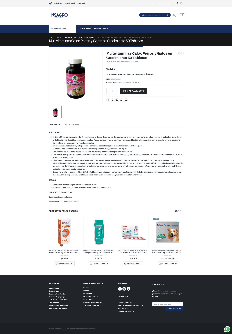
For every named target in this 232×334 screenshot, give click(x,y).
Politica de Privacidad (58, 305)
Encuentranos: (55, 291)
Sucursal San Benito (57, 294)
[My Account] (174, 15)
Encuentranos (101, 28)
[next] (182, 53)
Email (126, 100)
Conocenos (85, 28)
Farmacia (118, 82)
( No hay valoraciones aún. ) (128, 61)
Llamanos (167, 3)
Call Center (54, 303)
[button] (176, 211)
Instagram (124, 289)
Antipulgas (53, 250)
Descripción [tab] (55, 124)
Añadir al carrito (135, 91)
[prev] (178, 53)
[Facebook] (177, 3)
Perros (86, 288)
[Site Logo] (59, 15)
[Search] (167, 15)
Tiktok (128, 289)
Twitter (113, 100)
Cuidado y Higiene (89, 250)
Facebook (108, 100)
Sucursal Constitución (58, 300)
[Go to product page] (64, 232)
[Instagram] (180, 3)
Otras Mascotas (90, 296)
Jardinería (88, 299)
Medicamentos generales (113, 250)
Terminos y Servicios (58, 308)
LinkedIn (117, 100)
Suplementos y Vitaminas (131, 82)
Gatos (86, 291)
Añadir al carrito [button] (65, 263)
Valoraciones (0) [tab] (72, 124)
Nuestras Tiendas (156, 3)
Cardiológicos (123, 250)
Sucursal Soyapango (57, 297)
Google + (121, 100)
